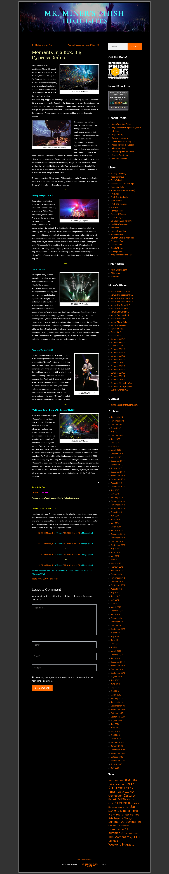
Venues (113, 840)
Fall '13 (130, 799)
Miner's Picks (129, 810)
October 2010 (117, 669)
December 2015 (118, 486)
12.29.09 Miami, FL (46, 544)
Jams (135, 806)
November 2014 (118, 505)
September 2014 (118, 508)
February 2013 (117, 567)
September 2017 (118, 464)
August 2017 (116, 468)
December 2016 (118, 472)
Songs (128, 818)
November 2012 (118, 578)
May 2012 (115, 600)
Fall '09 (112, 799)
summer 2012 (118, 833)
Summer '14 (125, 826)
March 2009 (116, 738)
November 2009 (118, 709)
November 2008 (118, 753)
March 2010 (116, 695)
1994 (110, 781)
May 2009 (115, 731)
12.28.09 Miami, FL (46, 533)
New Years (53, 579)
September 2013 (118, 545)
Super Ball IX (133, 833)
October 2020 (117, 435)
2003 (123, 785)
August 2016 (116, 483)
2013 (111, 792)
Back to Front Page (84, 860)
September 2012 (118, 585)
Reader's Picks (132, 814)
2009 (45, 579)
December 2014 (118, 501)
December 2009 (118, 706)
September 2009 (118, 717)
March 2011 (116, 651)
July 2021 (115, 432)
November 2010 (118, 665)
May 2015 (115, 494)
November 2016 (118, 475)
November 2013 (118, 538)
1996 (121, 780)
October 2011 (117, 625)
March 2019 (116, 450)
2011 (121, 788)
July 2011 (115, 636)
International (123, 807)
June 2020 (115, 439)
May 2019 (115, 443)
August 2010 (116, 676)
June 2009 (115, 727)
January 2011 (116, 658)
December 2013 (118, 534)
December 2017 (118, 461)
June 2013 (115, 552)
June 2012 (115, 596)
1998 (134, 780)
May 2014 (115, 523)
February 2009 (117, 742)
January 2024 (117, 417)
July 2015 (115, 490)
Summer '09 (116, 821)
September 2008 (118, 760)
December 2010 (118, 662)
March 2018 (116, 457)
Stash (35, 492)
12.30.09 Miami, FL (46, 554)
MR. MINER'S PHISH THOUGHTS (84, 17)
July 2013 (115, 548)
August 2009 (116, 720)
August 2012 (116, 589)
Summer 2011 (118, 829)
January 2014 (117, 530)
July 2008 (115, 768)
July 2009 (115, 724)
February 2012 (117, 611)
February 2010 (117, 698)
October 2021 (117, 424)
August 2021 (116, 428)
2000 (117, 784)
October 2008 (117, 757)
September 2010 (118, 673)
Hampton (112, 807)
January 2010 (117, 702)
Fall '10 (122, 799)
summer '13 (114, 825)
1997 (127, 780)
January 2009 (117, 746)
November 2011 (118, 622)
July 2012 (115, 592)
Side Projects (115, 818)
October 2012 (117, 581)
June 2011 (115, 640)
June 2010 (115, 684)
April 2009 (115, 735)
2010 (112, 788)
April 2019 (115, 446)
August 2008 (116, 764)
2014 (118, 792)
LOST (110, 811)
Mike (116, 811)
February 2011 (117, 655)
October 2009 (117, 713)
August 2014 (116, 512)
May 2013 (115, 556)
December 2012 (118, 574)
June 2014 (115, 519)
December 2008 (118, 749)
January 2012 (117, 614)
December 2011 (117, 618)
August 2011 (116, 633)
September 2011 (118, 629)
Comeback (115, 795)
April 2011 (115, 647)
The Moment (117, 837)
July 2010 (115, 680)
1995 (116, 780)
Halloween (133, 803)
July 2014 (115, 516)
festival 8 (112, 803)
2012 (130, 788)
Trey (129, 837)
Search (134, 47)
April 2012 (115, 603)
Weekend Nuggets (121, 844)
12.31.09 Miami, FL (46, 565)
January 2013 (117, 570)
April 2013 (115, 559)
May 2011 (115, 644)
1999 (39, 579)
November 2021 (118, 421)
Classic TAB (128, 792)
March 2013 (116, 563)
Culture (129, 795)
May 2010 (115, 687)
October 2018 (117, 453)
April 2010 (115, 691)
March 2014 (116, 527)
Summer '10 (133, 821)
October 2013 (117, 541)
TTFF (137, 837)
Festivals (122, 803)
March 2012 (116, 607)
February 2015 (117, 497)
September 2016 (118, 479)
